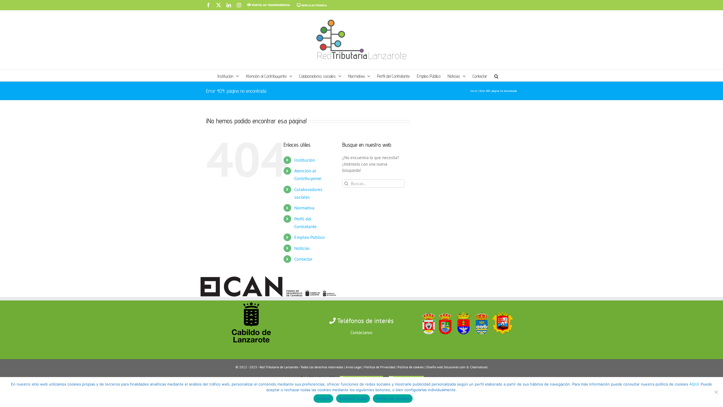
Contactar (303, 259)
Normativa (304, 208)
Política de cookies (410, 367)
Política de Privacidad (379, 367)
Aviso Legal (354, 367)
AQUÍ (693, 384)
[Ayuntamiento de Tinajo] (501, 310)
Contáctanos (361, 332)
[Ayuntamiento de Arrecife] (462, 310)
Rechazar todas (353, 398)
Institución (304, 160)
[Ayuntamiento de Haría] (444, 310)
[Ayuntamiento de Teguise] (480, 310)
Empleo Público (309, 237)
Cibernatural (479, 367)
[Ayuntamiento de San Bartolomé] (427, 310)
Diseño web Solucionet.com (445, 367)
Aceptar (323, 398)
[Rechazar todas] (716, 392)
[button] (496, 75)
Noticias (302, 248)
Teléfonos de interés (365, 321)
